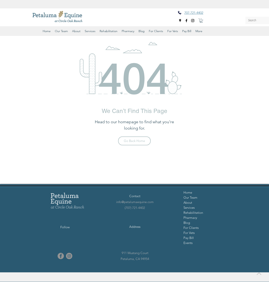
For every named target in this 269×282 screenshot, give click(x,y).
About (187, 203)
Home (187, 192)
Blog (186, 223)
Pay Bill (188, 238)
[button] (201, 20)
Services (189, 208)
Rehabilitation (193, 213)
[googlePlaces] (180, 20)
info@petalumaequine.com (135, 202)
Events (188, 243)
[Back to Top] (258, 273)
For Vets (189, 233)
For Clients (191, 228)
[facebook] (186, 20)
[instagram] (193, 20)
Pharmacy (190, 218)
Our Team (190, 197)
